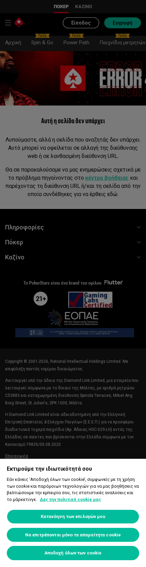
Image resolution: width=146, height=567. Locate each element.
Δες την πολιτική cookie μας (70, 499)
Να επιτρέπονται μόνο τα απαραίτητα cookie (73, 534)
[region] (73, 513)
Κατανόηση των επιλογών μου (73, 516)
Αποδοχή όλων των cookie (73, 552)
